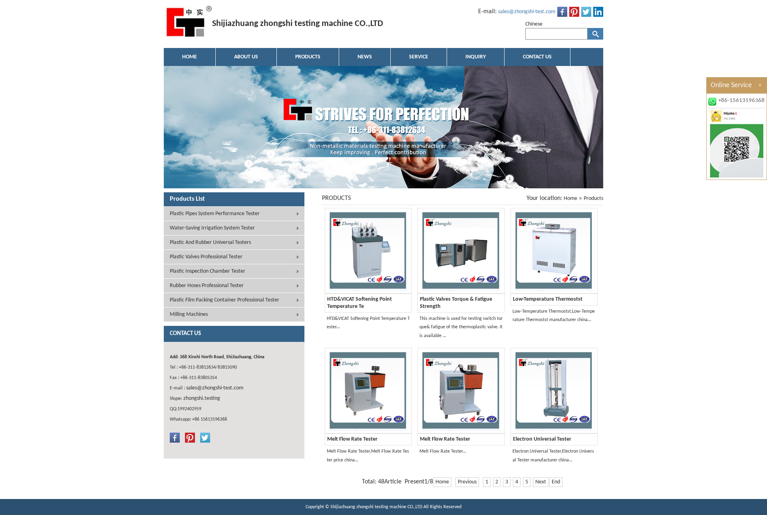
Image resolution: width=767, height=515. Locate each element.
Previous (467, 482)
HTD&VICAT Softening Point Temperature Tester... (368, 323)
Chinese (533, 24)
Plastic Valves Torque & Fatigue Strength (456, 302)
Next (540, 482)
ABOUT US (246, 57)
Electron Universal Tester (542, 439)
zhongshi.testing (201, 398)
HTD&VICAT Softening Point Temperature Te (359, 302)
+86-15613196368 (741, 101)
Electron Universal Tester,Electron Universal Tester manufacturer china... (553, 456)
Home (570, 199)
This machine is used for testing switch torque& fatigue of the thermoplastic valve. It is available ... (461, 327)
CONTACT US (537, 57)
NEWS (365, 57)
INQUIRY (475, 57)
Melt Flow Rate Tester (352, 439)
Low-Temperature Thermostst (547, 299)
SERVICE (418, 57)
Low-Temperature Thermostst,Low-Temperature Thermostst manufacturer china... (554, 316)
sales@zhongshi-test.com (526, 12)
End (556, 482)
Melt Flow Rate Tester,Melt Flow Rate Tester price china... (368, 456)
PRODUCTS (307, 57)
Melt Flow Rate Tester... (442, 451)
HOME (189, 57)
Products (593, 199)
